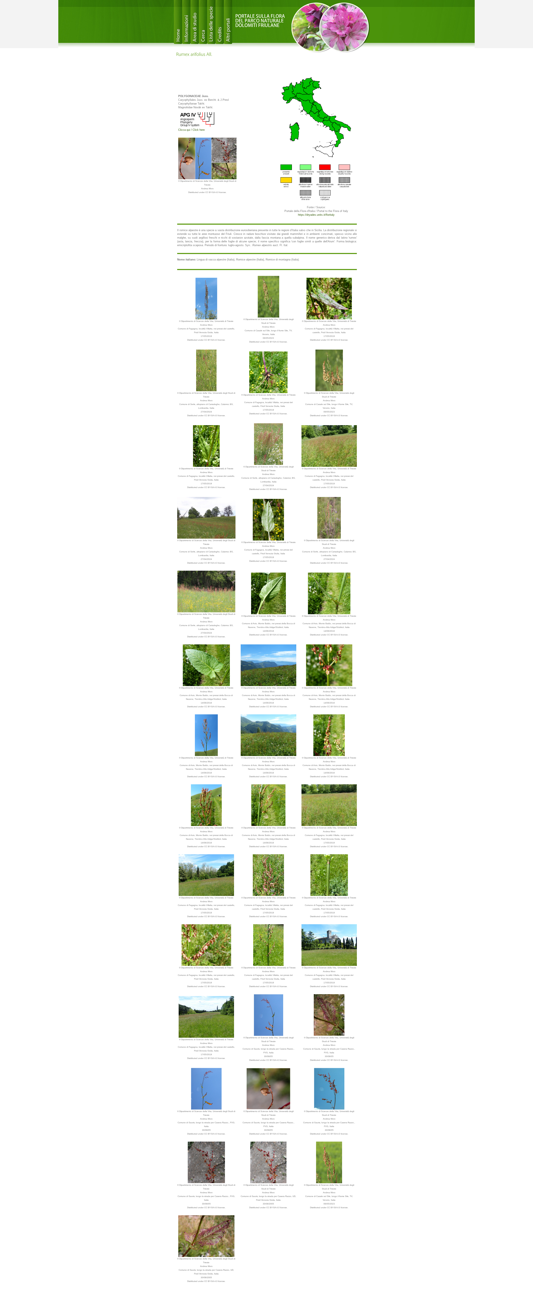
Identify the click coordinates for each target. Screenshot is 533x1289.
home (178, 22)
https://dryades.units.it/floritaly (316, 214)
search (203, 22)
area (195, 22)
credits (219, 22)
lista (211, 22)
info (186, 22)
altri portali (228, 22)
